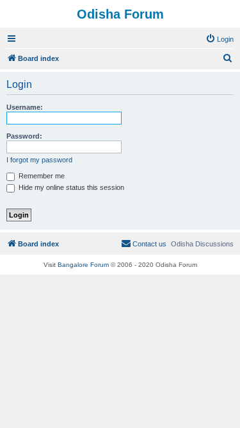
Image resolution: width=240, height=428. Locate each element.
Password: (24, 136)
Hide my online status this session (70, 187)
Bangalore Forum (83, 264)
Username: (24, 107)
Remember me (41, 176)
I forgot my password (39, 160)
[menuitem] (219, 39)
